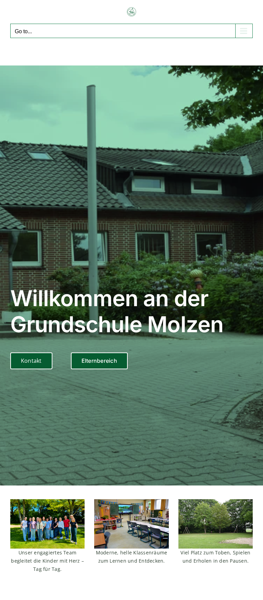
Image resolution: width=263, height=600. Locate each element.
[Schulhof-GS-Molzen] (215, 502)
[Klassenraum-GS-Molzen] (131, 502)
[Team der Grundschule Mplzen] (47, 502)
